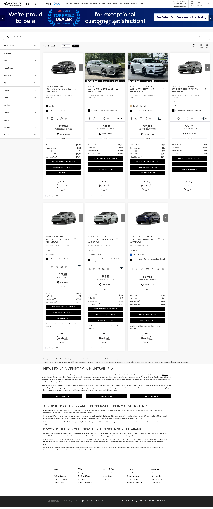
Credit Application (133, 476)
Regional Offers (151, 396)
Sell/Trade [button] (134, 4)
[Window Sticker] (79, 118)
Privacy (85, 501)
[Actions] (79, 89)
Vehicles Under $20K (85, 482)
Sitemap (80, 501)
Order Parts (106, 479)
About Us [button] (142, 4)
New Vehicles (58, 473)
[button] (81, 67)
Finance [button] (126, 4)
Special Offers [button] (106, 4)
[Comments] (117, 118)
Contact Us (155, 473)
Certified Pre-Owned (60, 479)
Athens (44, 377)
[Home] (67, 4)
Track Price (65, 134)
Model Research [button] (95, 4)
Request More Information (63, 161)
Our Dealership (156, 476)
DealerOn (74, 501)
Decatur (55, 377)
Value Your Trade (63, 173)
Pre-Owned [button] (84, 4)
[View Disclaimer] (66, 118)
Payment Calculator (133, 479)
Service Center (107, 476)
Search (200, 37)
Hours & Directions (157, 479)
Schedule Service (108, 473)
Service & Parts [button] (117, 4)
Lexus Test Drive (62, 396)
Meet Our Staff (156, 482)
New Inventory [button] (74, 4)
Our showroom (48, 410)
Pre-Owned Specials (84, 476)
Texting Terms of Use (92, 501)
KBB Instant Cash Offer (134, 482)
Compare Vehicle (54, 196)
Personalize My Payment (63, 167)
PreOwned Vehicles (60, 476)
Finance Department (133, 473)
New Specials (106, 396)
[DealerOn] (53, 501)
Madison (165, 375)
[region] (63, 149)
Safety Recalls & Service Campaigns (107, 501)
